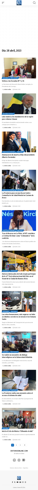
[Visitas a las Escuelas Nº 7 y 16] (19, 68)
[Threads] (25, 482)
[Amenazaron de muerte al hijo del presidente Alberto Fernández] (19, 142)
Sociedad (6, 271)
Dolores (5, 78)
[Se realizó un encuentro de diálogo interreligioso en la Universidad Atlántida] (19, 342)
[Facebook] (12, 482)
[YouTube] (17, 482)
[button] (3, 3)
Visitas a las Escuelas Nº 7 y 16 (13, 81)
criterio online (7, 89)
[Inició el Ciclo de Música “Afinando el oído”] (19, 418)
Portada (20, 151)
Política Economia (9, 151)
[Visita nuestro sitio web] (19, 460)
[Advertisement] (19, 28)
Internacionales (8, 113)
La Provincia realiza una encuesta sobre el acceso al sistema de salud (17, 394)
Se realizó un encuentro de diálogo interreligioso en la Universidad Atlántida (17, 356)
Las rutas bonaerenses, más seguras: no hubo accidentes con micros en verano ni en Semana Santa (19, 316)
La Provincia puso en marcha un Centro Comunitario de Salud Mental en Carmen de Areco (17, 195)
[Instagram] (23, 482)
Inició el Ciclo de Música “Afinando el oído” (17, 431)
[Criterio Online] (19, 2)
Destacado (14, 78)
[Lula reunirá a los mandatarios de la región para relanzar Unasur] (19, 103)
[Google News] (20, 482)
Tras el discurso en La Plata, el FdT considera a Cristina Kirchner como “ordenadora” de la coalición (18, 235)
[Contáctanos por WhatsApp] (14, 460)
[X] (15, 482)
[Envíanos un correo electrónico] (23, 460)
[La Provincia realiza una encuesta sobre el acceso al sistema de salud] (19, 380)
